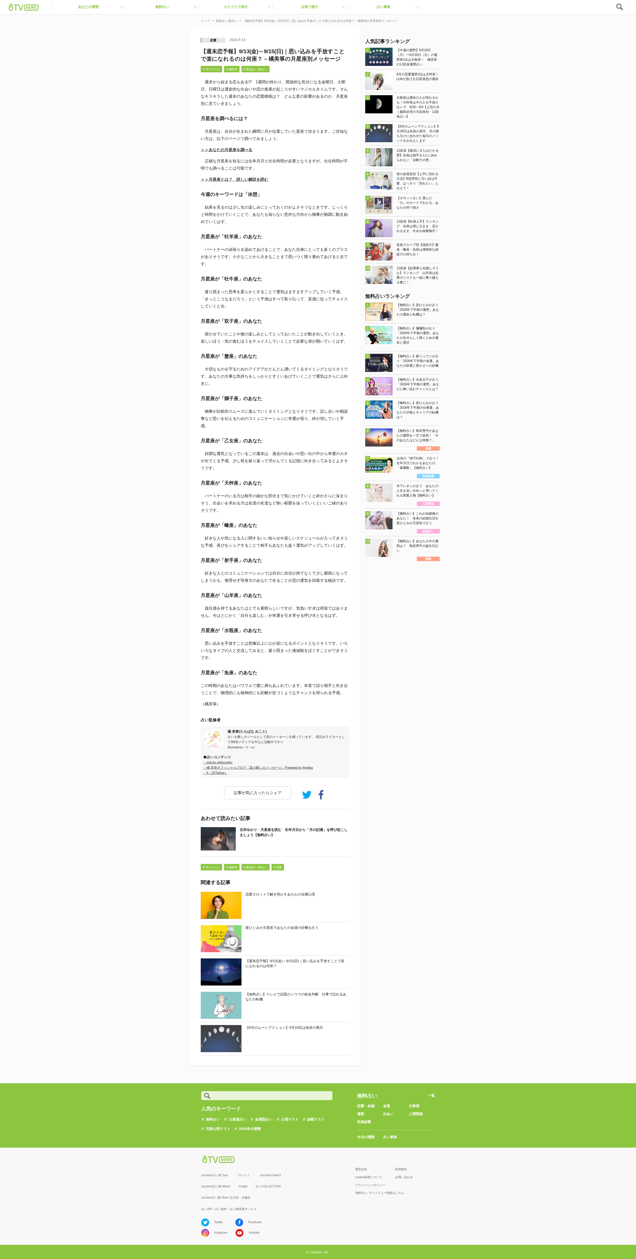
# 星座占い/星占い (255, 69)
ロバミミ (244, 1175)
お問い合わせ (404, 1177)
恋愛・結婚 (366, 1106)
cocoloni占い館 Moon (215, 1186)
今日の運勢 (366, 1137)
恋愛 (213, 40)
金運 (386, 1106)
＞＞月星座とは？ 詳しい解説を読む (234, 179)
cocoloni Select (270, 1175)
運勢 (360, 1114)
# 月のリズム (211, 69)
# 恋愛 (278, 867)
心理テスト (290, 1119)
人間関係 (416, 1114)
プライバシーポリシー (370, 1185)
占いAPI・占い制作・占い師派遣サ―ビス (229, 1209)
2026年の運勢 (250, 1129)
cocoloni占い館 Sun (214, 1175)
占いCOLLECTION (268, 1186)
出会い (388, 1114)
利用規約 (401, 1169)
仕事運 (414, 1106)
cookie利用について (368, 1177)
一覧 (431, 1095)
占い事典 (390, 1137)
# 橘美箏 (232, 69)
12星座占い (237, 1119)
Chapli (242, 1186)
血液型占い (264, 1119)
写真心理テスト (218, 1129)
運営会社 (361, 1169)
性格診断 (364, 1122)
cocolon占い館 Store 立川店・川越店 (225, 1197)
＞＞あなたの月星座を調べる (226, 150)
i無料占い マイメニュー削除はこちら (379, 1193)
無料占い (213, 1119)
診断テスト (316, 1119)
